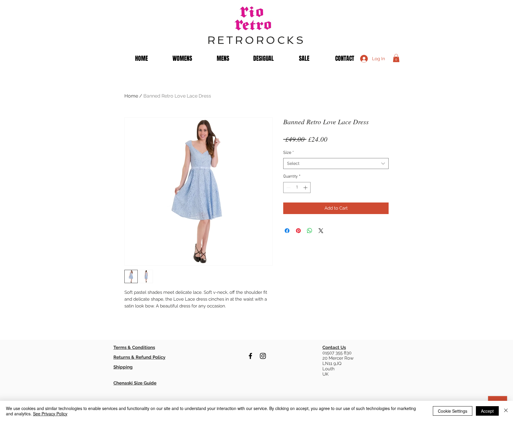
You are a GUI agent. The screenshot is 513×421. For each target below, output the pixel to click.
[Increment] (306, 187)
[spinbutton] (297, 187)
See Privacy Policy (50, 414)
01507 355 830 (337, 352)
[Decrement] (288, 187)
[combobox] (336, 163)
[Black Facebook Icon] (250, 356)
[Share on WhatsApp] (309, 230)
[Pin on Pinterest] (298, 230)
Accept (487, 411)
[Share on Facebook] (287, 230)
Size (288, 152)
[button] (396, 58)
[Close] (505, 411)
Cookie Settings (452, 411)
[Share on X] (320, 230)
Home (131, 96)
